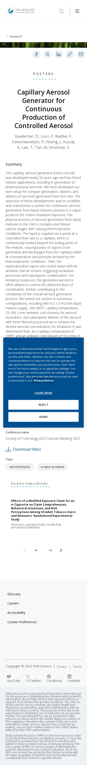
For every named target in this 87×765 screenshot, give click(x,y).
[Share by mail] (81, 54)
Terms (77, 667)
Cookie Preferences (22, 622)
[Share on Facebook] (36, 54)
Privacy (62, 667)
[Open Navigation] (77, 11)
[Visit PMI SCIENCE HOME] (21, 11)
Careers (13, 603)
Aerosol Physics (20, 467)
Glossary (13, 594)
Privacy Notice (44, 380)
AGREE (43, 416)
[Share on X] (47, 54)
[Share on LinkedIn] (59, 54)
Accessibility (16, 612)
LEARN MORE (43, 392)
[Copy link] (70, 54)
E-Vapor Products (52, 467)
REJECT (43, 404)
